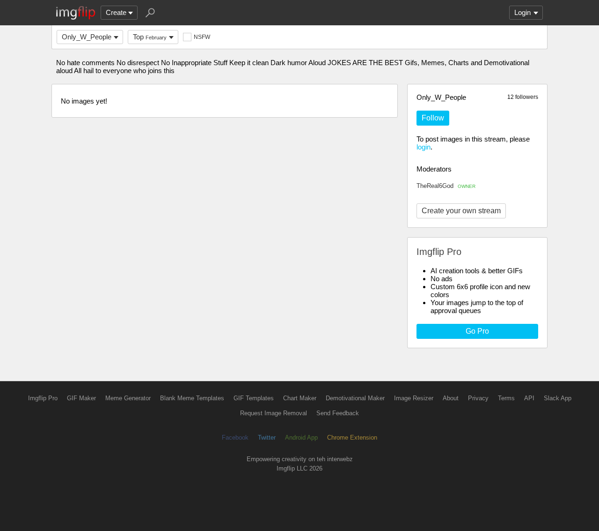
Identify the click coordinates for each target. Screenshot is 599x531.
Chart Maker (299, 398)
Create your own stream (461, 211)
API (529, 398)
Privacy (478, 398)
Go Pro (477, 331)
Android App (301, 437)
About (451, 398)
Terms (506, 398)
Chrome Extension (352, 437)
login (423, 147)
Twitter (267, 437)
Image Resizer (413, 398)
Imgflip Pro (43, 398)
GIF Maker (81, 398)
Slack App (557, 398)
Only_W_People (86, 37)
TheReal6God (445, 185)
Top (150, 37)
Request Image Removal (273, 413)
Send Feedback (337, 413)
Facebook (235, 437)
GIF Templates (254, 398)
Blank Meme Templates (192, 398)
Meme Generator (128, 398)
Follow (433, 118)
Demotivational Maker (355, 398)
